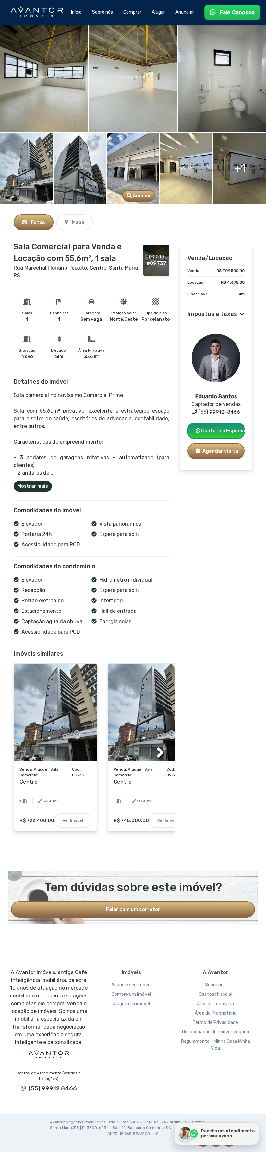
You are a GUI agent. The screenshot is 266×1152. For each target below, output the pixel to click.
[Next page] (160, 752)
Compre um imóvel (131, 994)
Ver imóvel (73, 820)
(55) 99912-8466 (218, 412)
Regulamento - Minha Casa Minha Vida (215, 1045)
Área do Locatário (215, 1004)
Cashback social (215, 994)
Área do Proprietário (215, 1013)
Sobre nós (215, 985)
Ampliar (141, 196)
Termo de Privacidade (215, 1022)
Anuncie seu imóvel (131, 985)
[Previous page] (22, 752)
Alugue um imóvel (131, 1004)
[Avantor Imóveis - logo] (37, 12)
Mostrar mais (33, 486)
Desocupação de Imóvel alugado (215, 1032)
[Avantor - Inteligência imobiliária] (48, 1054)
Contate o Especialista (222, 431)
